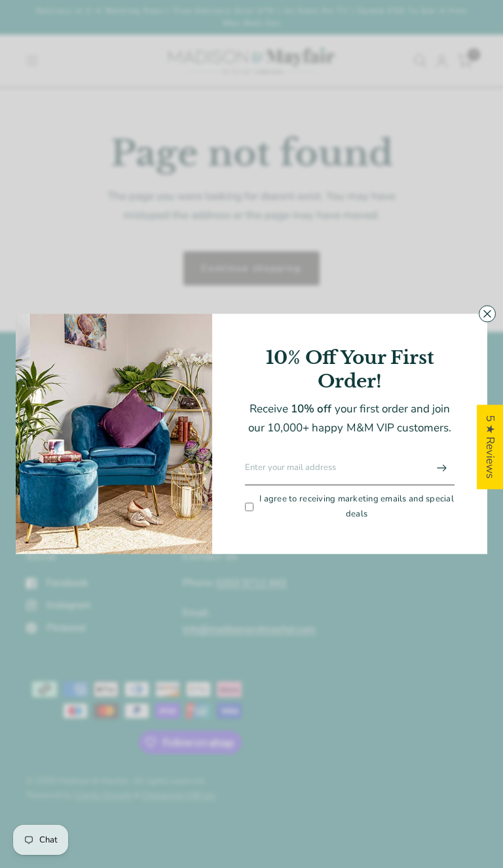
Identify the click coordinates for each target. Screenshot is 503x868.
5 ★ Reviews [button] (490, 447)
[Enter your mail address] (441, 468)
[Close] (487, 313)
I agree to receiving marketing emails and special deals (356, 506)
